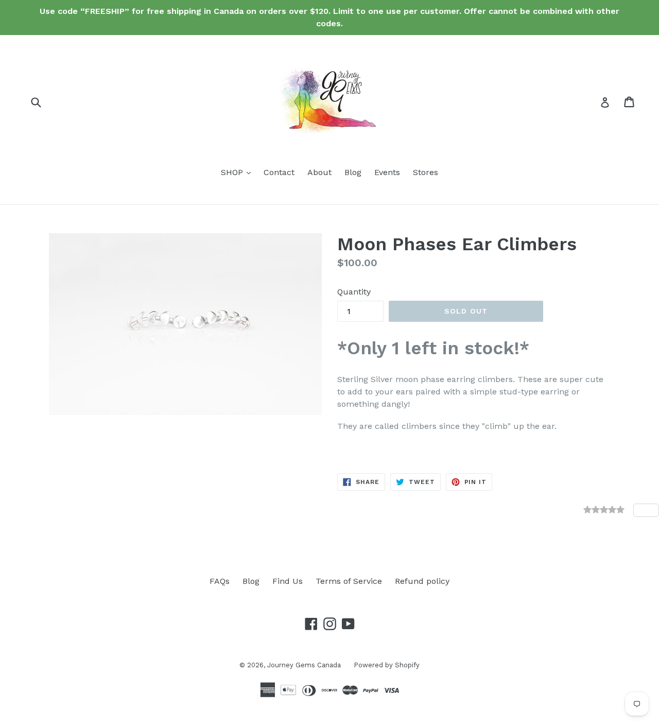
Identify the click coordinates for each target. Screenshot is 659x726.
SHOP (238, 172)
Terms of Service (349, 581)
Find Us (287, 581)
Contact (279, 172)
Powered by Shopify (387, 665)
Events (387, 172)
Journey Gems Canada (304, 665)
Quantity (354, 292)
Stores (425, 172)
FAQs (220, 581)
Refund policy (422, 581)
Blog (352, 172)
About (319, 172)
